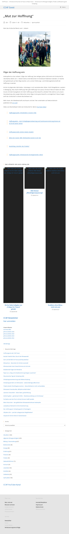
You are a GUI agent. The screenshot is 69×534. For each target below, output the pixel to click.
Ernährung (6, 451)
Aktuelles (27, 22)
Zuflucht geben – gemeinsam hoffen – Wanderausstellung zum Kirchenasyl (23, 396)
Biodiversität (6, 445)
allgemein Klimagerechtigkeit (11, 438)
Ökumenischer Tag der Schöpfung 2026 (13, 376)
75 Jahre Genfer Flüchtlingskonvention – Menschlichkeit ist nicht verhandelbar (24, 386)
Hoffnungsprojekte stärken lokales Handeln (21, 132)
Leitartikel (6, 468)
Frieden (5, 458)
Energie (5, 448)
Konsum (5, 464)
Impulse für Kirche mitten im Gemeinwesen (14, 415)
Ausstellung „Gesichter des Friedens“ (19, 146)
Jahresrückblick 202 (8, 332)
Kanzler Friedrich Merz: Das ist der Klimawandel (15, 356)
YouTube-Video (41, 107)
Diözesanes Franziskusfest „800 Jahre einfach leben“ (17, 389)
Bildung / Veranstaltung (9, 441)
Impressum (39, 505)
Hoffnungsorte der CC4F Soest (11, 353)
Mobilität (5, 471)
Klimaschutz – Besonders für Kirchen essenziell (15, 363)
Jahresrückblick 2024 (8, 334)
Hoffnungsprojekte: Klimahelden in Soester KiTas (22, 113)
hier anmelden (9, 321)
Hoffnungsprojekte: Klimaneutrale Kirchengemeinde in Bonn (26, 155)
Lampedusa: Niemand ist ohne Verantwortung (15, 406)
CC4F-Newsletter (10, 318)
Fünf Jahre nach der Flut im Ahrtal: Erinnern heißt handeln (18, 399)
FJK (7, 22)
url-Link (14, 103)
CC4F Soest (8, 7)
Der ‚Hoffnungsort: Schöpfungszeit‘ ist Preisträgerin (17, 409)
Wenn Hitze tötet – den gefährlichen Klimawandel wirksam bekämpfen (22, 402)
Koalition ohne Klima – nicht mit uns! (55, 306)
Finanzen (5, 454)
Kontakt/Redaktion (41, 502)
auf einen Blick (7, 329)
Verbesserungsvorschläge (12, 527)
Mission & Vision (10, 505)
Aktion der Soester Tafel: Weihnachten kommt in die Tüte (25, 138)
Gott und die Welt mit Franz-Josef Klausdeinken (15, 359)
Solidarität (6, 474)
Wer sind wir (8, 502)
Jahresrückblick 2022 (8, 338)
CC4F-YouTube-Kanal (12, 484)
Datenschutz (39, 507)
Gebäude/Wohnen (8, 461)
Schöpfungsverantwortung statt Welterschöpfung (16, 379)
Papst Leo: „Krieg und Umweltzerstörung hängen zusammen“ (19, 373)
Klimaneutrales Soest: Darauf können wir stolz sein (16, 366)
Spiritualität (36, 22)
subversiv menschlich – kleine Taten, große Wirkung (17, 392)
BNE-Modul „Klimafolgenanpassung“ (34, 192)
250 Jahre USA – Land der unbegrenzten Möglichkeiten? (18, 412)
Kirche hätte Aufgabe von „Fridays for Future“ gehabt (13, 307)
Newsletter (8, 520)
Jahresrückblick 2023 (8, 336)
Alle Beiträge (6, 344)
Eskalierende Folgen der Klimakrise (12, 369)
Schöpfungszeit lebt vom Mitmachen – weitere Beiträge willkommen (21, 383)
